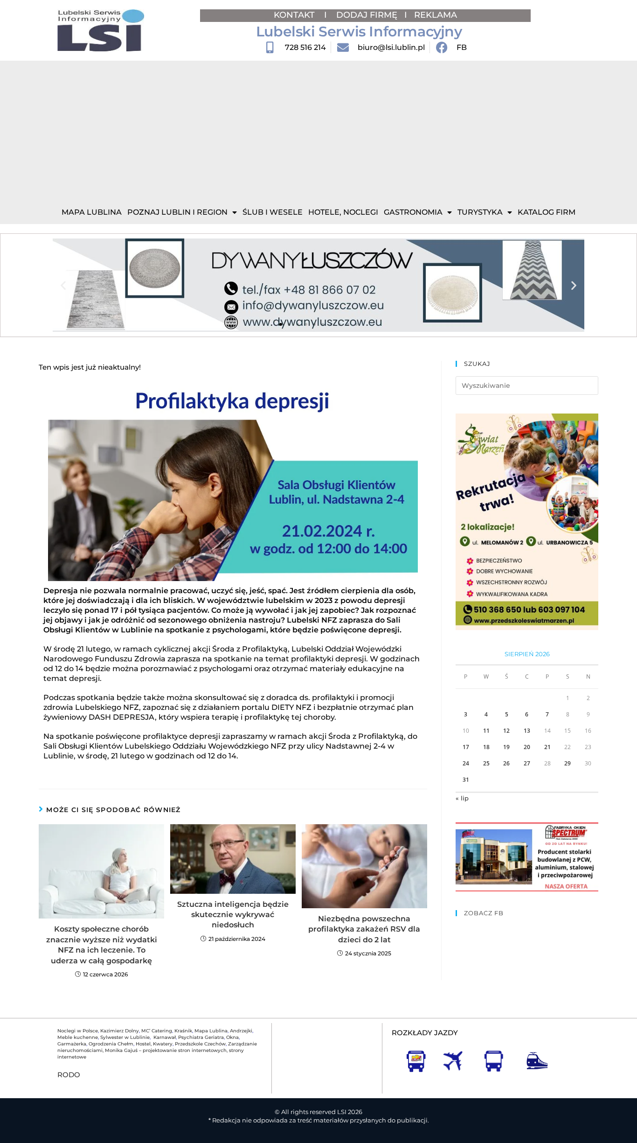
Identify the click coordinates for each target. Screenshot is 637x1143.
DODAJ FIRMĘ (366, 15)
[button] (63, 285)
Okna (232, 1037)
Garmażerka (71, 1044)
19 (506, 747)
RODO (68, 1074)
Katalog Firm (546, 212)
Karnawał (164, 1037)
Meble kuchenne (77, 1037)
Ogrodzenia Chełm (111, 1044)
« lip (462, 798)
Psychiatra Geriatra (201, 1037)
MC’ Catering (156, 1031)
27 (527, 763)
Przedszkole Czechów (200, 1044)
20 (527, 747)
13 (527, 731)
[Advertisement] (318, 130)
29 (567, 763)
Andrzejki (241, 1031)
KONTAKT (295, 15)
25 (486, 763)
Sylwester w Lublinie (125, 1037)
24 (466, 763)
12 (506, 731)
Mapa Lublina (92, 212)
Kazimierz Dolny (119, 1031)
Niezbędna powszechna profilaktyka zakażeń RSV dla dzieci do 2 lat (364, 929)
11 (486, 731)
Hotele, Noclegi (343, 212)
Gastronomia (413, 212)
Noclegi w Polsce (77, 1031)
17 (466, 747)
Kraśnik (183, 1031)
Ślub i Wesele (272, 212)
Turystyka (480, 212)
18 (486, 747)
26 (506, 763)
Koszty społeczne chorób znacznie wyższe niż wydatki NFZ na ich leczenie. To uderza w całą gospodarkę (101, 945)
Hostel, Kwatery (154, 1044)
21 (547, 747)
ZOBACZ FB (484, 913)
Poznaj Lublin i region (177, 212)
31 (466, 780)
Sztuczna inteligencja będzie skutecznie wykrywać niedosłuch (233, 915)
